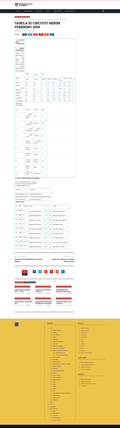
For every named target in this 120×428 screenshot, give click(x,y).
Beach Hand (84, 332)
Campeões (55, 400)
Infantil (54, 388)
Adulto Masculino (57, 377)
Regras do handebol (86, 381)
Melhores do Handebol (86, 353)
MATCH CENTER (69, 11)
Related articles (19, 282)
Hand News (84, 335)
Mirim (54, 391)
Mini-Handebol (56, 357)
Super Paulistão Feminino (87, 365)
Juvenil (54, 384)
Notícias (39, 11)
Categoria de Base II (86, 367)
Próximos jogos (56, 417)
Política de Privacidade (58, 370)
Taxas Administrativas (58, 341)
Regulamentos (56, 395)
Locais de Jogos (56, 375)
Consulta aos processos (62, 355)
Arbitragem (57, 11)
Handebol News (57, 361)
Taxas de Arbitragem (58, 346)
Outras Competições (86, 369)
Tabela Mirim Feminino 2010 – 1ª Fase (23, 290)
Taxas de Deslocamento (59, 348)
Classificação (56, 413)
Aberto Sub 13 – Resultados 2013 (24, 302)
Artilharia (55, 415)
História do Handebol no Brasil (88, 383)
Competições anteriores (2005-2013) (22, 16)
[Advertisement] (27, 358)
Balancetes (55, 339)
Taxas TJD (55, 344)
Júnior (54, 382)
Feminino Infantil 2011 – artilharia (64, 302)
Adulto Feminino (57, 379)
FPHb (18, 11)
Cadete (54, 386)
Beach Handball (57, 366)
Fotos (48, 11)
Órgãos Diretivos (57, 330)
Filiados (54, 332)
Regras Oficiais (56, 397)
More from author (30, 282)
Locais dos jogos (57, 420)
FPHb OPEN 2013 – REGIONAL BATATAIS (63, 290)
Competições (28, 11)
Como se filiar (56, 335)
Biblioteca (55, 368)
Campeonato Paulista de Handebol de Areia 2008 (43, 302)
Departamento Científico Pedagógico (62, 364)
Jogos (54, 411)
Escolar (82, 350)
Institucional (84, 337)
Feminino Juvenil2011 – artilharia (43, 290)
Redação (17, 30)
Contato (55, 337)
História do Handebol (86, 379)
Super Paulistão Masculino (87, 362)
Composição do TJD (60, 353)
